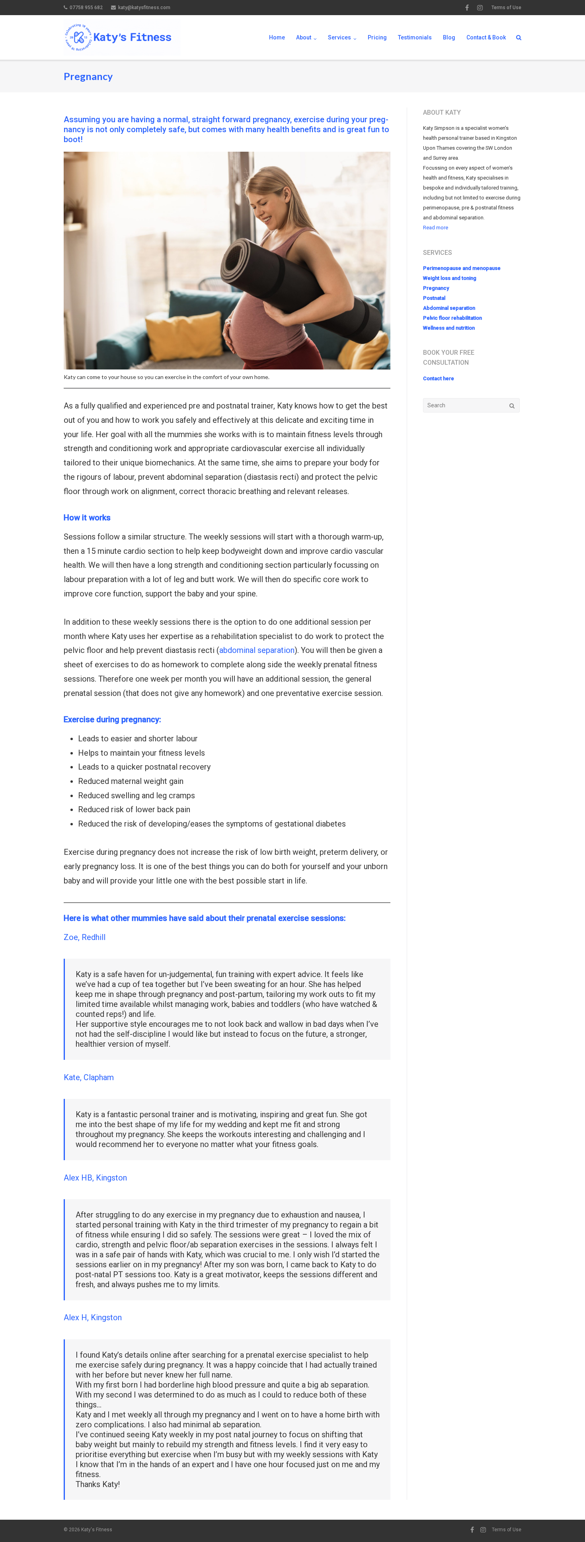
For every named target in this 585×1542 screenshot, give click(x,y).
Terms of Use (506, 7)
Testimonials (415, 37)
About (303, 37)
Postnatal (434, 298)
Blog (449, 37)
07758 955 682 (86, 7)
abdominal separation (256, 650)
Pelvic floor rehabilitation (452, 318)
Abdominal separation (449, 308)
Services (339, 37)
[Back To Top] (565, 1523)
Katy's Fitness (96, 1529)
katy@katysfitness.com (144, 7)
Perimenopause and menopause (462, 268)
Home (277, 37)
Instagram (480, 7)
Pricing (377, 37)
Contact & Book (486, 37)
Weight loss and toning (449, 278)
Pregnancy (436, 288)
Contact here (438, 378)
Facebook (467, 7)
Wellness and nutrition (449, 328)
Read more (435, 228)
